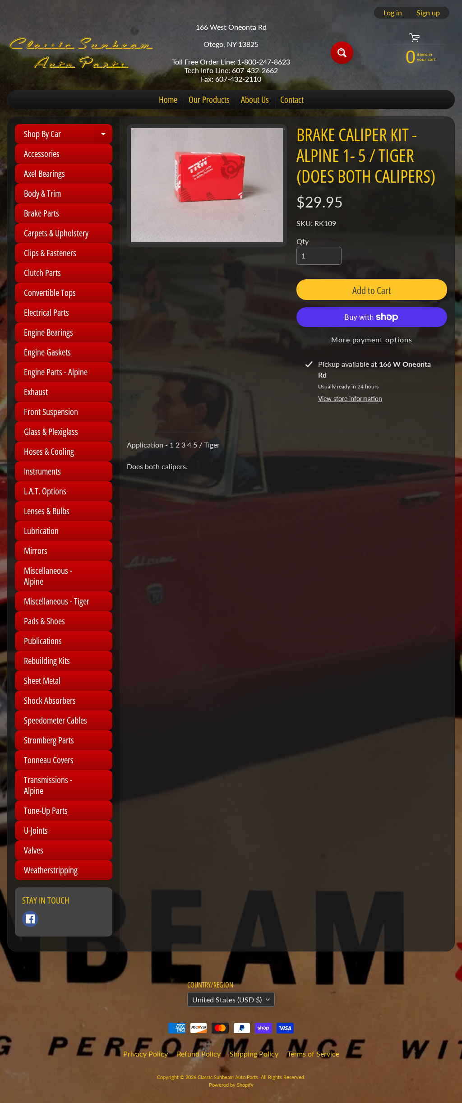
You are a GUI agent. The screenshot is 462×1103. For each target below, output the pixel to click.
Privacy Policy (145, 1053)
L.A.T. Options (45, 491)
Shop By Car (68, 136)
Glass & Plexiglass (51, 431)
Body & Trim (42, 193)
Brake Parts (41, 213)
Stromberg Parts (49, 740)
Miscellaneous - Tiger (56, 601)
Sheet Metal (42, 680)
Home (168, 99)
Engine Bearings (48, 332)
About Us (255, 99)
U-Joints (36, 830)
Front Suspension (51, 412)
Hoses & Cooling (49, 451)
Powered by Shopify (231, 1085)
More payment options (371, 339)
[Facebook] (30, 919)
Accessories (42, 154)
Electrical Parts (46, 312)
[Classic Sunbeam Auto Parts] (81, 52)
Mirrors (35, 551)
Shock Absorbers (50, 700)
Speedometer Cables (55, 720)
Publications (43, 641)
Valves (33, 850)
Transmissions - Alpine (48, 785)
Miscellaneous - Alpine (48, 575)
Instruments (42, 471)
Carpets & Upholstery (56, 233)
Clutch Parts (42, 273)
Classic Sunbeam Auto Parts (228, 1077)
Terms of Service (313, 1053)
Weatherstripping (51, 870)
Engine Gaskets (47, 352)
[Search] (342, 53)
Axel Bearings (44, 173)
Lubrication (41, 531)
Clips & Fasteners (50, 253)
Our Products (209, 99)
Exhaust (36, 392)
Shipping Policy (254, 1053)
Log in (392, 12)
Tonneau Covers (49, 760)
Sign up (428, 12)
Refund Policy (199, 1053)
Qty (302, 241)
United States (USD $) (227, 999)
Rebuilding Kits (47, 661)
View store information (350, 398)
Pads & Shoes (44, 621)
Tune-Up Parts (46, 810)
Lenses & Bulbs (46, 511)
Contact (292, 99)
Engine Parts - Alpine (56, 372)
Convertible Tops (50, 292)
